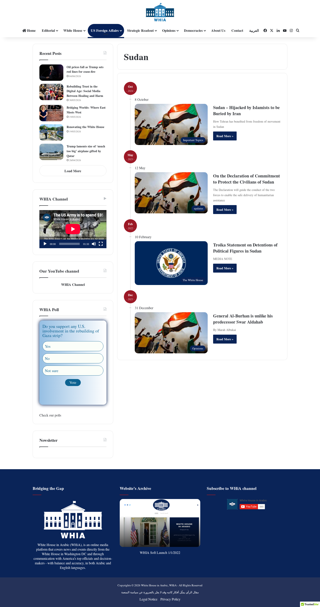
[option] (160, 523)
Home (31, 30)
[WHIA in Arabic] (160, 12)
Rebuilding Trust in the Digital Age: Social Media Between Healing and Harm (85, 91)
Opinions (168, 30)
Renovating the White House (85, 127)
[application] (72, 229)
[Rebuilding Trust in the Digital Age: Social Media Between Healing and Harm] (51, 92)
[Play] (45, 244)
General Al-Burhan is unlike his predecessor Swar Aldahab (243, 319)
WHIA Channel (73, 284)
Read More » (224, 136)
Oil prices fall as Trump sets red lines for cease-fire (85, 69)
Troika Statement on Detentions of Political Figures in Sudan (245, 248)
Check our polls (50, 415)
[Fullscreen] (101, 244)
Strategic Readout (140, 30)
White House (72, 30)
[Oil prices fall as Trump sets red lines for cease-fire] (51, 72)
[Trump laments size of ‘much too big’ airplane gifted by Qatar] (51, 152)
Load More (72, 170)
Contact (237, 30)
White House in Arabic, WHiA (159, 585)
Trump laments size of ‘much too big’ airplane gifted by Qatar (86, 151)
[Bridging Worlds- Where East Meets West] (51, 113)
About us (218, 30)
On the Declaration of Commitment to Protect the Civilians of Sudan (246, 179)
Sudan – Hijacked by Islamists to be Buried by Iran (246, 110)
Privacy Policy (170, 599)
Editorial (48, 30)
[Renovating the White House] (51, 132)
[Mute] (94, 244)
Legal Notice (148, 599)
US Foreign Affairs (105, 30)
